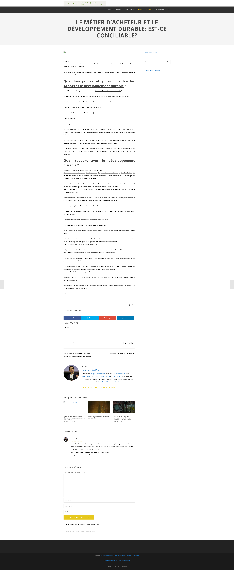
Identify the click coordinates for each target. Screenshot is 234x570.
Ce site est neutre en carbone (152, 70)
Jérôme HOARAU (90, 369)
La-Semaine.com (121, 374)
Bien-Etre (119, 9)
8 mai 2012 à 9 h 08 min (76, 441)
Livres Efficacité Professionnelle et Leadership (111, 382)
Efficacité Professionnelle (102, 376)
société (126, 353)
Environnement (130, 9)
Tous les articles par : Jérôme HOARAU (98, 387)
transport (88, 356)
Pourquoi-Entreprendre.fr (97, 374)
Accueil (110, 9)
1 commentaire (88, 343)
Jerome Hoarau (76, 439)
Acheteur (79, 353)
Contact (117, 566)
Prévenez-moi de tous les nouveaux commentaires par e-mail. (82, 524)
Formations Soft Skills (150, 53)
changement (86, 353)
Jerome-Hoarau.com (126, 555)
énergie (79, 356)
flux (83, 356)
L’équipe (124, 566)
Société (140, 9)
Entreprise (149, 9)
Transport (132, 353)
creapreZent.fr (86, 376)
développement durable (70, 356)
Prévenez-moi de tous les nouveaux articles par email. (81, 532)
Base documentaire (162, 9)
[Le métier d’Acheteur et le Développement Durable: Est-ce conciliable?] (122, 343)
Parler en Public (116, 376)
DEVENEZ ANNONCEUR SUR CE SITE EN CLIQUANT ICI (117, 560)
